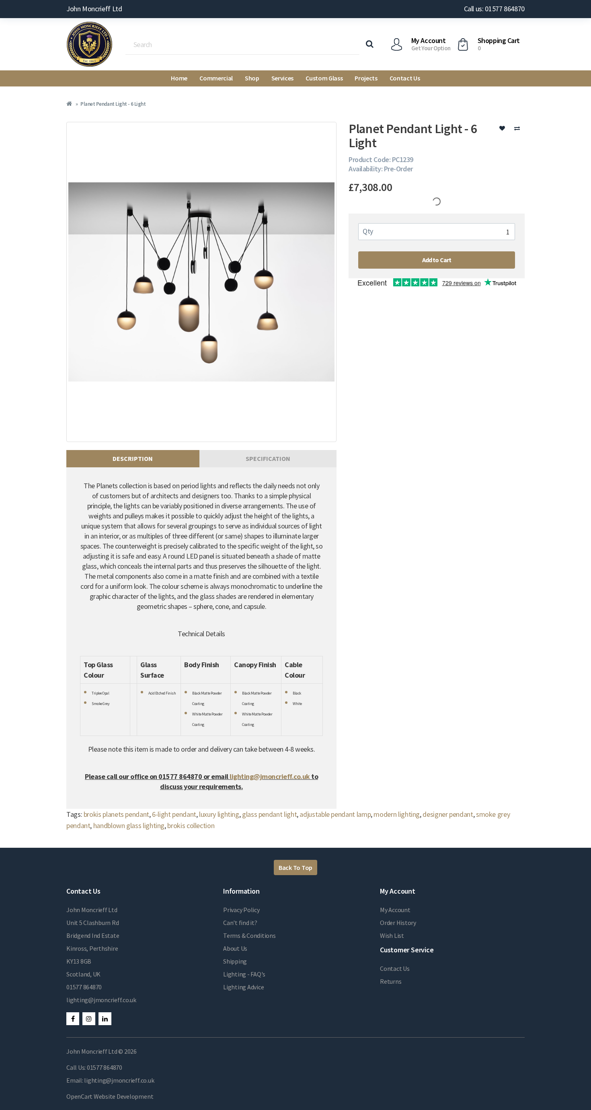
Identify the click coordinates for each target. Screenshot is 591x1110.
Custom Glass (324, 78)
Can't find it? (240, 923)
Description (133, 458)
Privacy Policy (241, 910)
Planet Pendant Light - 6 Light (113, 104)
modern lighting (396, 814)
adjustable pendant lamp (335, 814)
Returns (390, 981)
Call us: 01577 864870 (494, 8)
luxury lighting (219, 814)
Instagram (88, 1018)
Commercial (216, 78)
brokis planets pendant (116, 814)
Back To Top (295, 867)
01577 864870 (84, 987)
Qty (368, 231)
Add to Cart (436, 260)
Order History (398, 923)
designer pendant (448, 814)
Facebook (72, 1018)
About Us (235, 948)
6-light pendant (174, 814)
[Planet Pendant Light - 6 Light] (201, 282)
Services (282, 78)
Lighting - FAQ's (244, 974)
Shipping (235, 961)
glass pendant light (269, 814)
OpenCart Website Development (109, 1096)
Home (179, 78)
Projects (366, 78)
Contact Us (405, 78)
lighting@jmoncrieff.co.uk (270, 776)
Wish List (392, 935)
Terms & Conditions (249, 935)
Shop (252, 78)
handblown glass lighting (128, 825)
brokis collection (190, 825)
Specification (268, 458)
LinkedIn (104, 1018)
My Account (395, 910)
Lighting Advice (243, 987)
